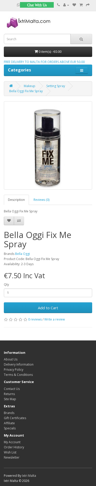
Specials (10, 428)
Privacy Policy (13, 369)
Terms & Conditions (18, 375)
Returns (9, 394)
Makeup (29, 86)
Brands (9, 413)
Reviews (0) (41, 200)
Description (16, 200)
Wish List (10, 452)
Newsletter (11, 457)
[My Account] (66, 5)
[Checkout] (88, 5)
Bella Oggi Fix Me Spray (26, 91)
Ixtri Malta (29, 475)
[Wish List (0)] (74, 5)
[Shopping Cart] (81, 5)
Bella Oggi (22, 254)
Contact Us (12, 389)
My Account (12, 442)
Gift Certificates (15, 418)
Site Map (10, 399)
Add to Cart (48, 307)
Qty (6, 284)
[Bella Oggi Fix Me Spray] (48, 145)
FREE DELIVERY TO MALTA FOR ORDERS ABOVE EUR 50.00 (44, 62)
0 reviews (35, 319)
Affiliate (9, 423)
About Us (10, 359)
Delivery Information (19, 364)
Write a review (54, 319)
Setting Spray (55, 86)
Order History (14, 447)
